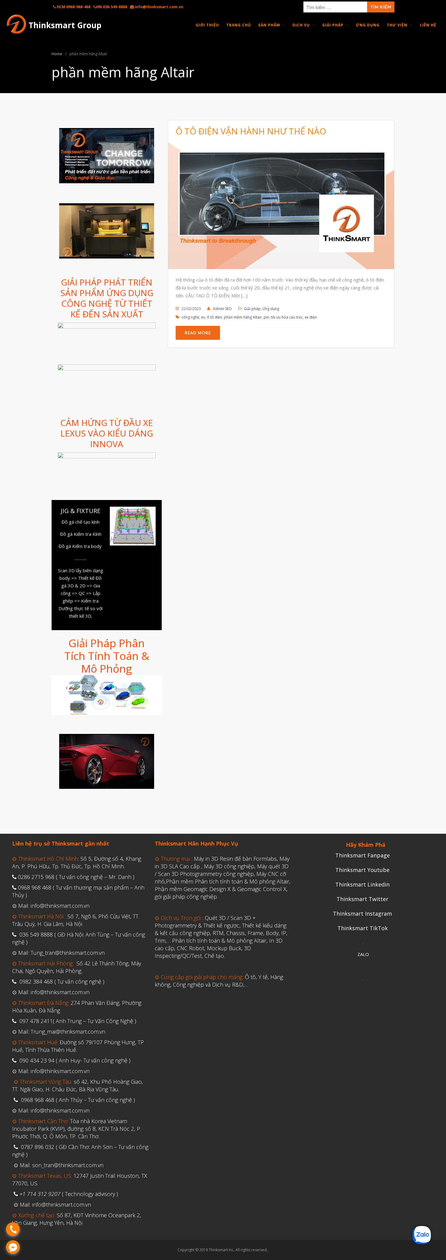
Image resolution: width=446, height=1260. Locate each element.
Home (57, 53)
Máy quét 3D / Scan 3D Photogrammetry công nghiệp (222, 870)
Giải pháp (252, 308)
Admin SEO (222, 308)
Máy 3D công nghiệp (229, 866)
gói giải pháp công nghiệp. (186, 896)
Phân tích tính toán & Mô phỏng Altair (219, 940)
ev (203, 317)
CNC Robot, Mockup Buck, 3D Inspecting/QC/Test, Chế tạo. (203, 951)
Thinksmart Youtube (362, 869)
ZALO (363, 954)
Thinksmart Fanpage (362, 855)
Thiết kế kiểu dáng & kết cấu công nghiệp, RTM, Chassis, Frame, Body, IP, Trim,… (221, 933)
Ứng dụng (270, 308)
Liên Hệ (428, 25)
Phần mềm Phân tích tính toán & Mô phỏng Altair (227, 881)
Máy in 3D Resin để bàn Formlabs (235, 858)
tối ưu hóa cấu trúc (287, 317)
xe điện (311, 317)
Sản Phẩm (269, 25)
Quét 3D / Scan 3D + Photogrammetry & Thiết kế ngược (205, 921)
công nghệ (190, 317)
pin (266, 317)
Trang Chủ (238, 25)
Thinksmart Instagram (362, 913)
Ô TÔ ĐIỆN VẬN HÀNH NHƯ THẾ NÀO (251, 131)
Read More (198, 332)
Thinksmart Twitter (362, 899)
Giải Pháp (332, 25)
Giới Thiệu (207, 25)
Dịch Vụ (301, 25)
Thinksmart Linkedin (362, 884)
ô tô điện (214, 317)
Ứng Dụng (368, 25)
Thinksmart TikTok (362, 928)
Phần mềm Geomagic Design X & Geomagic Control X (220, 889)
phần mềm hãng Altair (243, 317)
